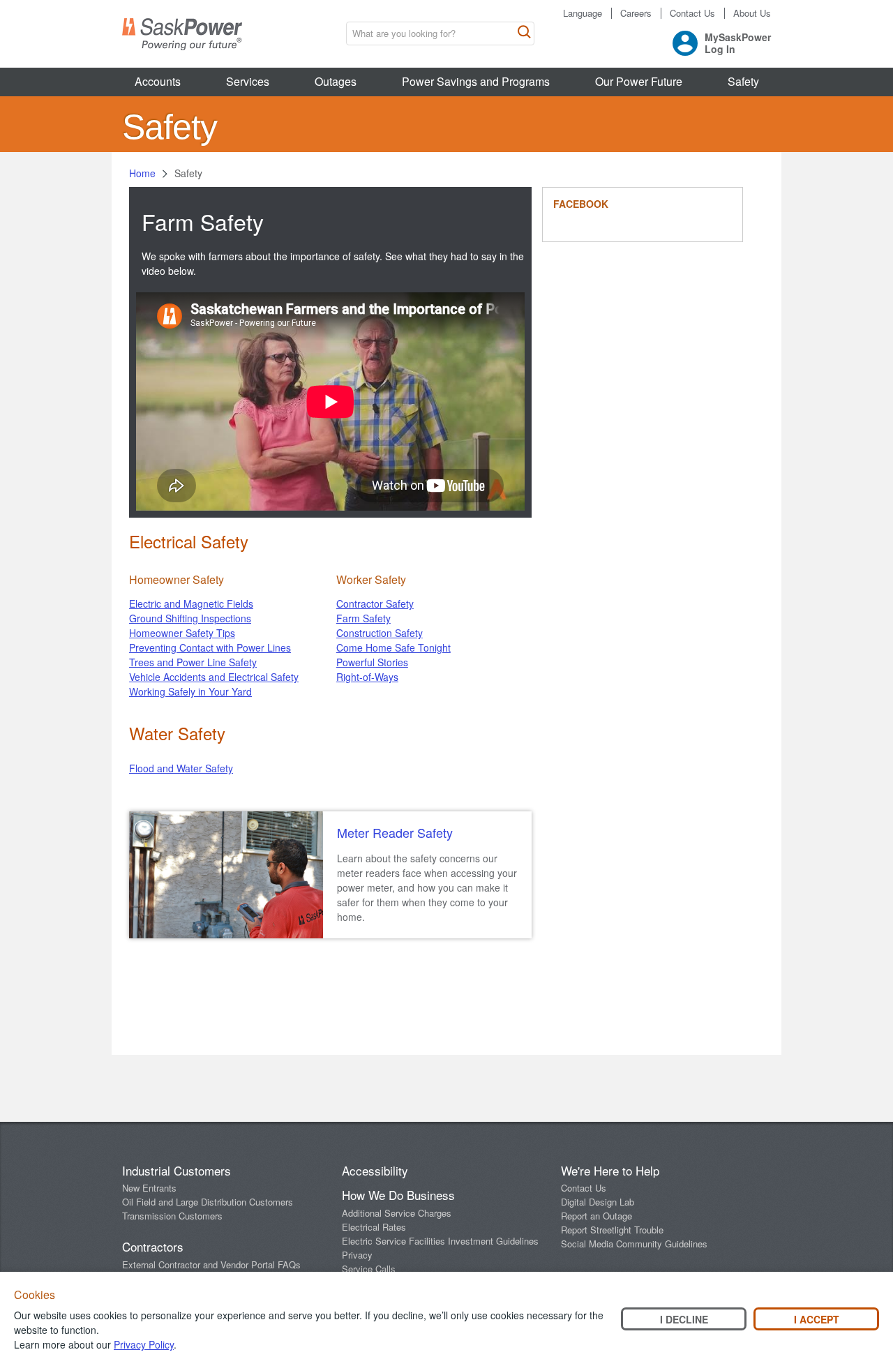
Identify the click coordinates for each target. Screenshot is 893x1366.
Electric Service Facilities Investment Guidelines (440, 1240)
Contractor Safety (375, 603)
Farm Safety (363, 618)
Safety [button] (743, 81)
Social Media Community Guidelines (634, 1243)
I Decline (684, 1319)
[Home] (182, 34)
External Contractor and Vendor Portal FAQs (211, 1264)
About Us (752, 13)
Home (142, 173)
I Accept (816, 1319)
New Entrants (149, 1187)
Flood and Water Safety (181, 768)
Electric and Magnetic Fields (191, 603)
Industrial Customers (176, 1170)
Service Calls (369, 1268)
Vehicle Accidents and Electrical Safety (214, 677)
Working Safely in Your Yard (190, 691)
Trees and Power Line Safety (193, 662)
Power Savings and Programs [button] (476, 81)
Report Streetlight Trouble (612, 1229)
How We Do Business (398, 1194)
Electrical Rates (374, 1226)
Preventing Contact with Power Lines (210, 647)
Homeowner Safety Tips (182, 633)
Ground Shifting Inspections (190, 618)
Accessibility (375, 1170)
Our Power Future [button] (638, 81)
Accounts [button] (158, 81)
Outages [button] (336, 81)
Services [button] (247, 81)
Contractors (152, 1246)
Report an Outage (596, 1215)
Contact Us (692, 13)
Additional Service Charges (396, 1212)
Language (582, 13)
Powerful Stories (372, 662)
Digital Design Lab (597, 1201)
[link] (427, 833)
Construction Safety (379, 633)
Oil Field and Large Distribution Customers (207, 1201)
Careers (636, 13)
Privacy (357, 1254)
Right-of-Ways (367, 677)
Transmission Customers (172, 1215)
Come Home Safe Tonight (393, 647)
